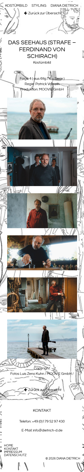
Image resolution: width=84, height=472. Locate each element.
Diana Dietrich (64, 6)
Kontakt (11, 449)
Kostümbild (16, 6)
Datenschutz (15, 455)
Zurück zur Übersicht (44, 13)
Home (8, 445)
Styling (39, 6)
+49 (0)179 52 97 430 (48, 421)
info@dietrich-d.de (47, 430)
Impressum (13, 452)
